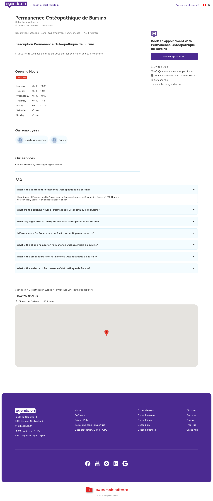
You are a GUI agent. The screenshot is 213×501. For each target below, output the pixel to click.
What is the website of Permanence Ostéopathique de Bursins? (53, 268)
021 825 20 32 (161, 66)
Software (80, 415)
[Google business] (125, 463)
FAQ (84, 32)
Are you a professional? (187, 5)
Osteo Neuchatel (147, 429)
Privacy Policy (82, 420)
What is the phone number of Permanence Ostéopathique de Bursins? (57, 244)
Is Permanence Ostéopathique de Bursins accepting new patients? (55, 233)
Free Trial (191, 424)
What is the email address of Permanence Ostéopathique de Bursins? (57, 256)
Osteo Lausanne (146, 415)
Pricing (190, 420)
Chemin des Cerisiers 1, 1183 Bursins (35, 25)
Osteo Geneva (146, 410)
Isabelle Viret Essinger (35, 140)
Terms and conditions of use (90, 424)
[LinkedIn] (116, 463)
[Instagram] (106, 463)
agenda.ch (20, 290)
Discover (191, 410)
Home (78, 410)
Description (21, 32)
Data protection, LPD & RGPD (91, 429)
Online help (192, 429)
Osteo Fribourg (146, 420)
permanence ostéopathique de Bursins (175, 75)
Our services (73, 32)
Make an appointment (174, 56)
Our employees (56, 32)
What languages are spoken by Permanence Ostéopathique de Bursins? (58, 221)
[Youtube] (97, 463)
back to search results (44, 5)
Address (94, 32)
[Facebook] (88, 463)
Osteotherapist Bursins (26, 22)
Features (191, 415)
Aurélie (62, 140)
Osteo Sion (144, 424)
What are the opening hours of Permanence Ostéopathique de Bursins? (58, 209)
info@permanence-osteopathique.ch (174, 71)
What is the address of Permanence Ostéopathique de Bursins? (53, 189)
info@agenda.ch (23, 425)
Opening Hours (38, 32)
